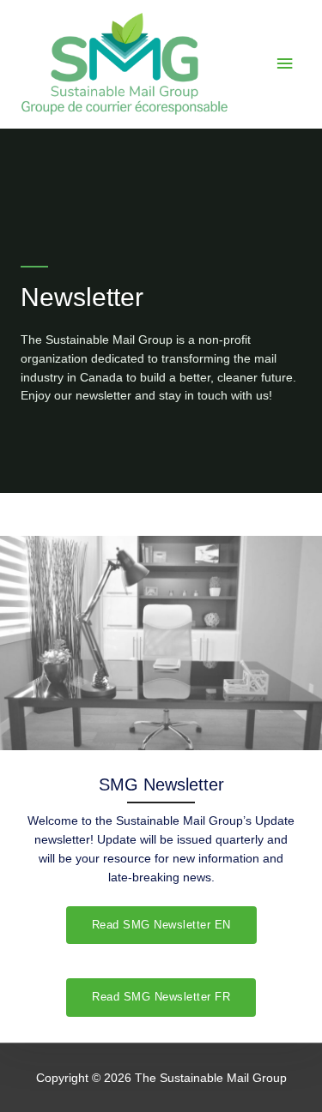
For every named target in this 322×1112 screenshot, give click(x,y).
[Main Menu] (284, 64)
